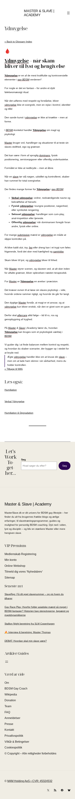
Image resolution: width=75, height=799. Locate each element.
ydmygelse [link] (10, 104)
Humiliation (11, 389)
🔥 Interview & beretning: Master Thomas (28, 632)
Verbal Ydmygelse (14, 401)
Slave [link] (22, 327)
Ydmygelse (16, 28)
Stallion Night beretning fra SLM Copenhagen (30, 623)
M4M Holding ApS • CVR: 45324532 (29, 781)
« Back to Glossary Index (18, 41)
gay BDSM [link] (23, 79)
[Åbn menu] (68, 13)
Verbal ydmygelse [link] (22, 197)
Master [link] (8, 142)
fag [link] (30, 247)
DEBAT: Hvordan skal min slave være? (26, 640)
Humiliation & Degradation (19, 412)
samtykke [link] (58, 251)
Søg (23, 459)
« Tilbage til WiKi (14, 369)
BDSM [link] (9, 130)
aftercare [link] (22, 315)
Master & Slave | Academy (39, 13)
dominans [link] (44, 155)
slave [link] (15, 176)
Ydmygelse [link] (17, 60)
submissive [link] (23, 234)
